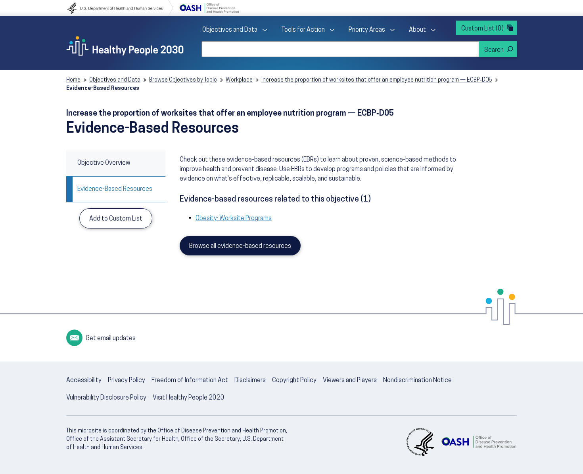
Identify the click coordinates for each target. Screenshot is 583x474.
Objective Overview (103, 163)
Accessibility (84, 380)
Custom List (482, 29)
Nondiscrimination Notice (417, 380)
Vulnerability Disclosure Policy (106, 398)
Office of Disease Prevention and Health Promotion (209, 8)
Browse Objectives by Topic (183, 80)
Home (73, 80)
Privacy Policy (126, 380)
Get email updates (111, 338)
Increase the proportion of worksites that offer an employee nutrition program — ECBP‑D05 (376, 80)
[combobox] (340, 49)
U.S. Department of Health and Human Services (120, 8)
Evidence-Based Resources (114, 189)
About (417, 30)
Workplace (239, 80)
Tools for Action (303, 30)
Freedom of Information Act (190, 380)
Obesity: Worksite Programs (234, 218)
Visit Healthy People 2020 (188, 398)
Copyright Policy (294, 380)
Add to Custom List (115, 219)
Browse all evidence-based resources (240, 246)
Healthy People (125, 46)
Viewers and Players (350, 380)
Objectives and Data (229, 30)
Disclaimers (250, 380)
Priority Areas (367, 30)
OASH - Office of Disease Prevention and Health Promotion (479, 442)
